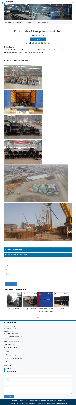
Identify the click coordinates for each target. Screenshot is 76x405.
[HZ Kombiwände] (14, 299)
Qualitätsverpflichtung (10, 355)
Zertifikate (49, 400)
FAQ (5, 361)
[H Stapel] (61, 299)
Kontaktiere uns (61, 400)
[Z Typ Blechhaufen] (30, 299)
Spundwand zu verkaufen (17, 400)
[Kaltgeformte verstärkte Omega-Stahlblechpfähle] (45, 299)
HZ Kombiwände (14, 308)
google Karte (7, 365)
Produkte (32, 400)
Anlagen (54, 400)
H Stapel (61, 308)
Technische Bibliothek (40, 400)
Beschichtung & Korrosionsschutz (13, 358)
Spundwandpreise (62, 403)
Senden (11, 284)
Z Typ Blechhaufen (30, 308)
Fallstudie (6, 351)
